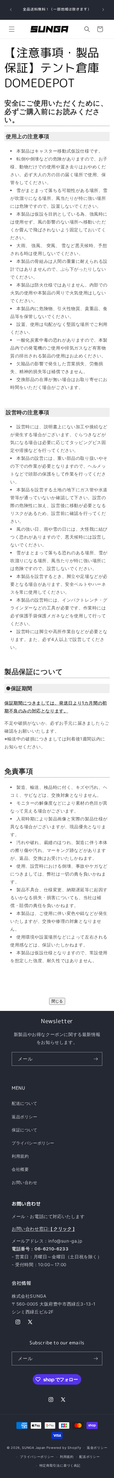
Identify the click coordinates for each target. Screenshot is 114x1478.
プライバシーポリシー (33, 1142)
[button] (11, 29)
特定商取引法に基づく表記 (59, 1465)
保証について (24, 1129)
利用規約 (20, 1156)
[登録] (95, 1059)
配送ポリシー (89, 1457)
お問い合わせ (24, 1182)
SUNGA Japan (33, 1448)
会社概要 (20, 1169)
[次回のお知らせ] (103, 9)
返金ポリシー (97, 1448)
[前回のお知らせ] (10, 9)
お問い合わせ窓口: (43, 1228)
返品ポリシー (24, 1116)
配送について (24, 1103)
